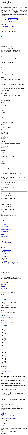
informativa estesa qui (13, 18)
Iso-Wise (7, 305)
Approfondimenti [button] (4, 253)
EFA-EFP (7, 304)
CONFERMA (4, 284)
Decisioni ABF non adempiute (10, 263)
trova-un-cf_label (7, 250)
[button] (14, 425)
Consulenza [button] (3, 245)
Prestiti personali (7, 242)
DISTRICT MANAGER (11, 302)
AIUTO (2, 371)
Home (2, 236)
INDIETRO (7, 371)
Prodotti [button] (5, 236)
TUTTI (7, 325)
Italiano (2, 220)
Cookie (5, 261)
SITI (11, 371)
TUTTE (7, 299)
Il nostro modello (7, 251)
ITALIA (7, 315)
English (2, 221)
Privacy (5, 258)
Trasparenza (6, 259)
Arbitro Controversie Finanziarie (10, 262)
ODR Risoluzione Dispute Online (11, 265)
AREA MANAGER (10, 301)
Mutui (4, 241)
